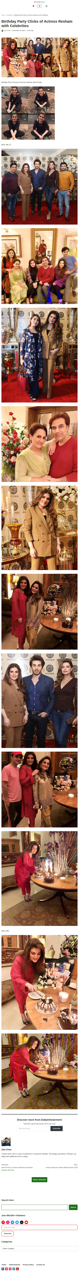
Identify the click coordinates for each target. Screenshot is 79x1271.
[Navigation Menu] (39, 6)
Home (3, 15)
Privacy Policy (28, 1265)
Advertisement (14, 1265)
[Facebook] (12, 1222)
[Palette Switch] (33, 6)
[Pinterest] (3, 1222)
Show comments (39, 1180)
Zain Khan (7, 30)
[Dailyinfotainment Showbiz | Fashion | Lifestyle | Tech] (39, 2)
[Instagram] (8, 1222)
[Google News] (17, 1269)
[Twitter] (17, 1222)
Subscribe (56, 1128)
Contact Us (40, 1265)
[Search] (46, 6)
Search (73, 1207)
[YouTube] (26, 1222)
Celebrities (9, 15)
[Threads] (21, 1222)
